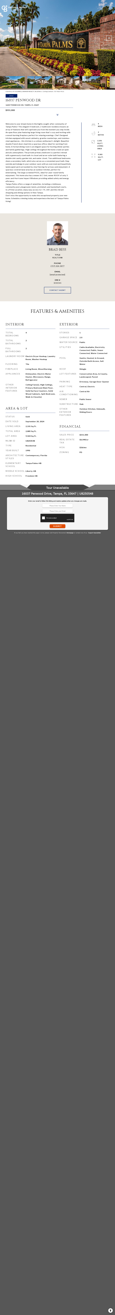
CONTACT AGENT (57, 290)
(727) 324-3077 (57, 266)
